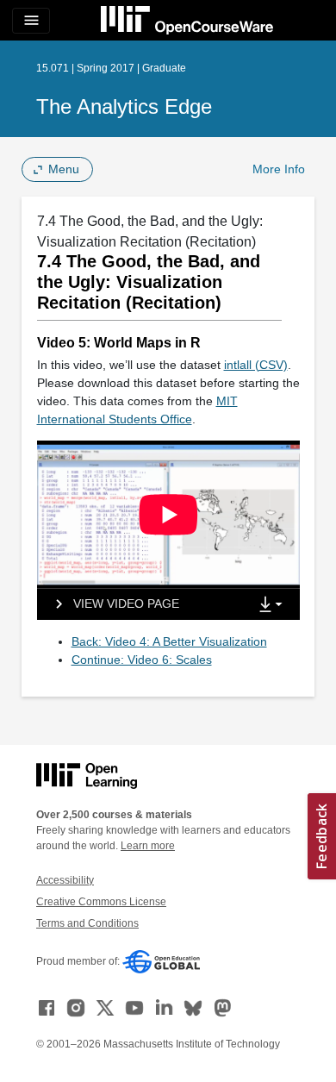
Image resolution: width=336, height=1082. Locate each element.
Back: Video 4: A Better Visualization (169, 641)
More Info (278, 169)
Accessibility (65, 880)
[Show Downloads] (274, 605)
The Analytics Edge (124, 106)
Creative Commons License (101, 902)
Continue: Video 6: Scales (142, 659)
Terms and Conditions (87, 923)
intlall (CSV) (256, 365)
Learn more (148, 846)
